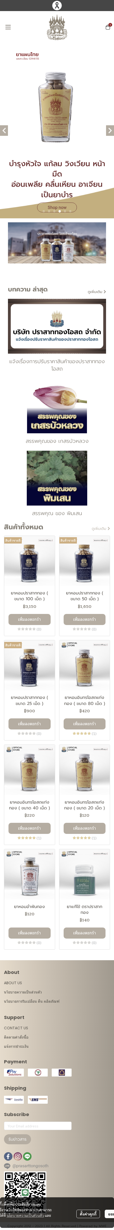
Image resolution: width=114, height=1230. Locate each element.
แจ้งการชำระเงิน (16, 1046)
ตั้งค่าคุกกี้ (88, 1214)
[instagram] (18, 1156)
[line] (27, 1156)
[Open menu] (8, 27)
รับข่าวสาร (17, 1139)
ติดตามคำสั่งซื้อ (16, 1037)
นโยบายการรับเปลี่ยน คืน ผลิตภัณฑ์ (31, 1001)
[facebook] (8, 1156)
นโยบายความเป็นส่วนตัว (25, 1215)
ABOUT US (13, 983)
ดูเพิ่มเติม (96, 292)
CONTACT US (16, 1028)
